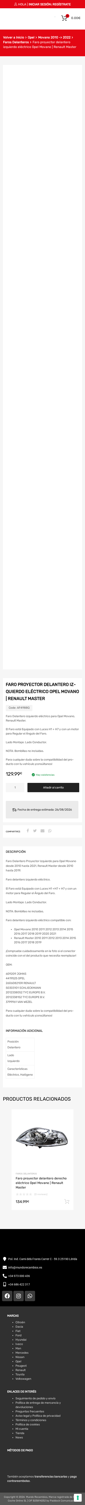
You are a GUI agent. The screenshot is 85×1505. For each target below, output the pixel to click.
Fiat (17, 1331)
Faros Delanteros (16, 42)
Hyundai (20, 1339)
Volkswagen (23, 1379)
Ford (18, 1335)
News (19, 1437)
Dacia (19, 1326)
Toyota (20, 1374)
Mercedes (21, 1352)
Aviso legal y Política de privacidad (37, 1416)
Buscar (50, 18)
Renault (20, 1370)
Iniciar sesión (40, 4)
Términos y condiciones (30, 1420)
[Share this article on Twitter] (34, 831)
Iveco (19, 1344)
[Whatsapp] (30, 1296)
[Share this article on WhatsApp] (49, 831)
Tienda (19, 1433)
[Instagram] (18, 1296)
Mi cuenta (21, 1429)
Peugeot (21, 1366)
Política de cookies (27, 1424)
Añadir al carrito (53, 787)
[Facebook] (7, 1296)
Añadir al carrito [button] (66, 1201)
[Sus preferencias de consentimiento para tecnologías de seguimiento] (78, 1498)
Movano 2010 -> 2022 (54, 37)
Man (18, 1348)
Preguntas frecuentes (29, 1411)
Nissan (19, 1357)
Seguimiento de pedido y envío (35, 1398)
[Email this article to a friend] (42, 831)
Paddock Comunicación (63, 1500)
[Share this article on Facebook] (27, 831)
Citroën (20, 1322)
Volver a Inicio (13, 37)
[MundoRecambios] (13, 20)
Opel (31, 37)
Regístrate (62, 4)
